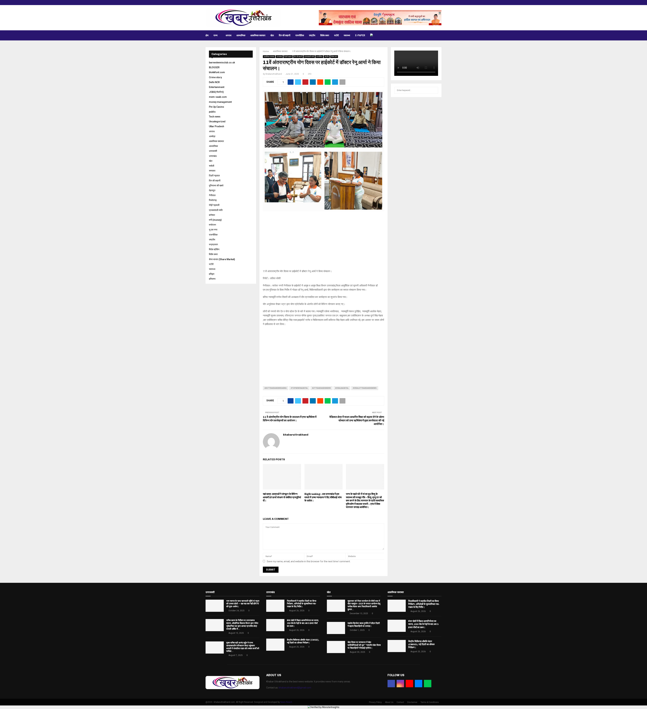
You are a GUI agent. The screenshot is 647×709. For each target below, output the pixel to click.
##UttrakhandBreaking (276, 388)
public (212, 111)
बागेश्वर (212, 215)
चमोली (211, 165)
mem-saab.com (218, 97)
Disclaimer (412, 702)
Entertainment (216, 87)
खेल (272, 35)
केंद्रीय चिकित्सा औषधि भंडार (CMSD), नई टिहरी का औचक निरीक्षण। (303, 641)
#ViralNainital (342, 388)
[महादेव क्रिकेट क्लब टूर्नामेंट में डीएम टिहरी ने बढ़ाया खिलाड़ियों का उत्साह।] (336, 628)
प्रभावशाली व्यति (309, 56)
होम (207, 35)
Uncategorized (217, 121)
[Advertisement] (323, 242)
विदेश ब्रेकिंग (214, 249)
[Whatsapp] (427, 683)
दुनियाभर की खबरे (216, 185)
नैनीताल (212, 195)
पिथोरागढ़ (213, 200)
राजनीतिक (299, 35)
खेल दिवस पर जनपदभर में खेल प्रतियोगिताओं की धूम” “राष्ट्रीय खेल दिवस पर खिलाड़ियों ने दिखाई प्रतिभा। (364, 645)
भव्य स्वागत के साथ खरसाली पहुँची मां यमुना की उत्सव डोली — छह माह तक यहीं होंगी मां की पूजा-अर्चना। (242, 604)
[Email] (418, 683)
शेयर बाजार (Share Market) (222, 259)
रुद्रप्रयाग (213, 244)
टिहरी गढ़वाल (288, 56)
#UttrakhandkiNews (321, 388)
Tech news (214, 116)
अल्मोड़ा (212, 136)
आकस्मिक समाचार (257, 35)
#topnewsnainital (299, 388)
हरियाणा (212, 279)
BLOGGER (214, 67)
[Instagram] (400, 683)
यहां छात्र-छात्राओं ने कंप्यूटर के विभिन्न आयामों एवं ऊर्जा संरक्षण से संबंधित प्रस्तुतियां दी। (282, 497)
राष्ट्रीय (312, 35)
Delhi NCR (214, 82)
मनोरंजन (212, 224)
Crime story (215, 77)
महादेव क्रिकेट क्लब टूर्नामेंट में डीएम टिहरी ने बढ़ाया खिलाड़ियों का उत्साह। (364, 624)
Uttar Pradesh (216, 126)
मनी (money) (215, 220)
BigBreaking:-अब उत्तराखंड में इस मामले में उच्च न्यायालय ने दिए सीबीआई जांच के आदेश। (323, 497)
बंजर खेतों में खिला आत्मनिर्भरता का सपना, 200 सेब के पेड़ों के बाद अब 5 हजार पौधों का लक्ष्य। (303, 623)
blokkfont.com (217, 72)
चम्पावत (212, 170)
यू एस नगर (213, 229)
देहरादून (212, 190)
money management (220, 102)
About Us (389, 702)
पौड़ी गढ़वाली (214, 205)
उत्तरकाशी (213, 151)
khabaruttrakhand (274, 74)
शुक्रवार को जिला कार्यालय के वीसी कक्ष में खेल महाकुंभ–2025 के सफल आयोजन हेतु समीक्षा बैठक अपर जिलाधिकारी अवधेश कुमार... (364, 605)
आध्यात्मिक (240, 35)
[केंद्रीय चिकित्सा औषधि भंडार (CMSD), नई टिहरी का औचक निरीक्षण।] (275, 645)
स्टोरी (336, 35)
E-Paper (360, 35)
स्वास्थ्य (347, 35)
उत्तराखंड (279, 56)
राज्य (215, 35)
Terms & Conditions (430, 702)
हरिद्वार (211, 274)
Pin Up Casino (216, 106)
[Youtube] (409, 683)
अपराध (228, 35)
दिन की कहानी (284, 35)
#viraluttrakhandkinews (365, 388)
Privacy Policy (375, 702)
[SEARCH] (434, 90)
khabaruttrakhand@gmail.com (295, 687)
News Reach (286, 702)
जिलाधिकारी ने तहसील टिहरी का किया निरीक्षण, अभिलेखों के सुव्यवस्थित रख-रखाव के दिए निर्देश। (301, 604)
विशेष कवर (324, 35)
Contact (400, 702)
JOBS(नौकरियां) (216, 92)
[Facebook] (391, 683)
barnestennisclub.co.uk (222, 62)
